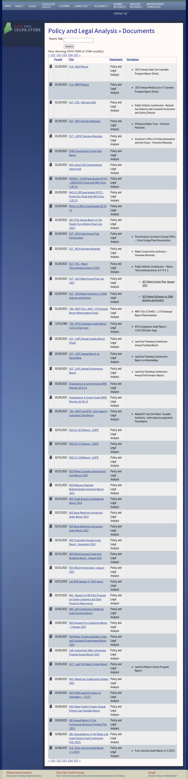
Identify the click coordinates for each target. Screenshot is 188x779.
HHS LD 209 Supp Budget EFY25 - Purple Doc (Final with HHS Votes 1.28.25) (86, 196)
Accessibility (75, 776)
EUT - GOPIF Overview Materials (85, 136)
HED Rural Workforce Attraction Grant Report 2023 (86, 528)
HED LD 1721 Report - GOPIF (84, 444)
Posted (58, 59)
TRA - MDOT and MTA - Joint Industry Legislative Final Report (88, 413)
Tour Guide (61, 776)
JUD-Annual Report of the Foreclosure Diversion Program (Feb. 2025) (88, 724)
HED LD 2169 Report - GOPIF (84, 457)
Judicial (22, 776)
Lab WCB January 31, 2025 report (86, 581)
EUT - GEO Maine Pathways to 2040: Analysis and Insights (88, 296)
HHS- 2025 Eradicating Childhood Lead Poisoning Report (86, 611)
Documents (101, 6)
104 (70, 55)
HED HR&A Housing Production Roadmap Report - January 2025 (85, 556)
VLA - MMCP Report (79, 84)
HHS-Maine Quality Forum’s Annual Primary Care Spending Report (87, 708)
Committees (82, 6)
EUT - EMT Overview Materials (84, 121)
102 (58, 55)
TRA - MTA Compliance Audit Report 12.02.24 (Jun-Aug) (88, 326)
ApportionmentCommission (155, 5)
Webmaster (171, 776)
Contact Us (121, 13)
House (33, 6)
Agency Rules (34, 776)
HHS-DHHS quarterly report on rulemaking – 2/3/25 (85, 695)
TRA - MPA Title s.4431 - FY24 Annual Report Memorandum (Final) (88, 311)
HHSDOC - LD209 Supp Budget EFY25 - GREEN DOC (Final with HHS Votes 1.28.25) (88, 182)
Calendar (64, 6)
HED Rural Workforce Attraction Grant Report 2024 (86, 515)
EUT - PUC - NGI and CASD (82, 102)
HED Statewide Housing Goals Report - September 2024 (85, 542)
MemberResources (120, 5)
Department (116, 59)
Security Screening (92, 776)
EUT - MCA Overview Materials (84, 249)
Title (71, 59)
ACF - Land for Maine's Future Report (88, 664)
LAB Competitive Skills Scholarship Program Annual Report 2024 (87, 652)
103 (64, 55)
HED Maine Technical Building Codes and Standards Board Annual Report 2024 (88, 640)
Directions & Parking (114, 776)
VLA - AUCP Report (78, 66)
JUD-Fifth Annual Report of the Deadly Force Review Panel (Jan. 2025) (85, 224)
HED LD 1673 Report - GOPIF (84, 430)
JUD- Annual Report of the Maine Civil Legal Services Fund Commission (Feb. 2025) (88, 738)
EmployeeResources (136, 5)
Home (7, 6)
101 (53, 55)
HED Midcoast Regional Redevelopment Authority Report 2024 (86, 489)
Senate (20, 6)
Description (133, 59)
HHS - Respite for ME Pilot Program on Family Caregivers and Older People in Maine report (87, 599)
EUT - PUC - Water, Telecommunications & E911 (84, 266)
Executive (11, 776)
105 (75, 55)
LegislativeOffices (48, 6)
